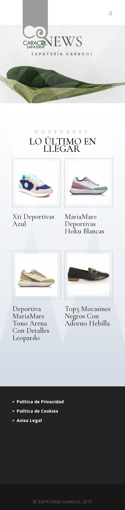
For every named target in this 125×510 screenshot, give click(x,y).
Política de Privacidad (40, 401)
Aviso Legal (30, 420)
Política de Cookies (37, 411)
